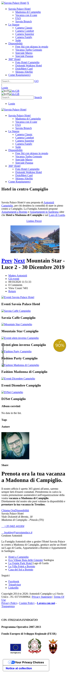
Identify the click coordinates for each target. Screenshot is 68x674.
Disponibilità (22, 510)
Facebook (13, 581)
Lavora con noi (46, 603)
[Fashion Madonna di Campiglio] (20, 365)
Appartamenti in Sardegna (44, 211)
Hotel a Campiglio (18, 556)
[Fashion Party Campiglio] (16, 351)
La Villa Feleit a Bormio (21, 566)
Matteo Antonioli (17, 275)
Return (12, 291)
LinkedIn (13, 587)
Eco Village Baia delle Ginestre (25, 560)
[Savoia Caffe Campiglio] (16, 310)
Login (4, 87)
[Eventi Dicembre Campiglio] (18, 378)
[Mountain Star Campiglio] (16, 324)
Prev (6, 260)
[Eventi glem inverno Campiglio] (20, 337)
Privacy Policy (9, 603)
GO (36, 81)
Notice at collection (19, 668)
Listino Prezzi (34, 220)
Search (38, 97)
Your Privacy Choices (29, 662)
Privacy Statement (42, 596)
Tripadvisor (14, 584)
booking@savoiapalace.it (16, 532)
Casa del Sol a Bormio (20, 569)
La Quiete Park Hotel (20, 563)
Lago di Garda (57, 215)
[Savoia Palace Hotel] (13, 2)
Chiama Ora (8, 510)
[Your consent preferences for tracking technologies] (3, 355)
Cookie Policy (27, 603)
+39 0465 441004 (12, 526)
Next (19, 260)
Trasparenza (8, 606)
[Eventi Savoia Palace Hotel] (17, 297)
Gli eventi (13, 278)
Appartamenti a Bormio (14, 211)
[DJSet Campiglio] (12, 392)
